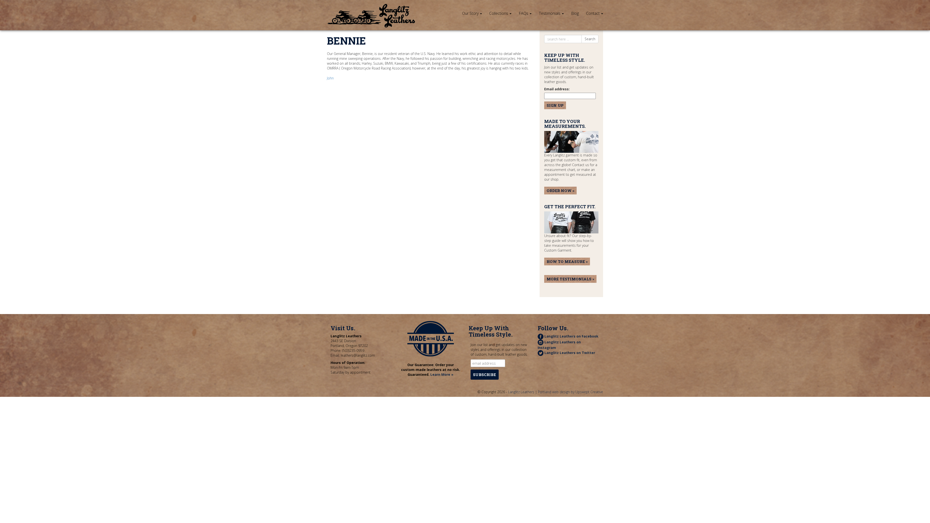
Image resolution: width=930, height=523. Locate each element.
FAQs (524, 13)
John (330, 78)
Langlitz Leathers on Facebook (570, 336)
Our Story (471, 13)
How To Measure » (567, 261)
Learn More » (441, 374)
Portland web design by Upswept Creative (570, 392)
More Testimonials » (570, 279)
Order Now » (560, 190)
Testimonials (550, 13)
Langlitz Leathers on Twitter (569, 352)
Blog (575, 13)
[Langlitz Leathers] (371, 6)
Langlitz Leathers (521, 392)
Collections (499, 13)
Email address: (557, 89)
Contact (593, 13)
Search (590, 39)
